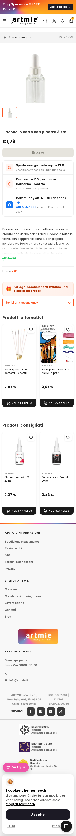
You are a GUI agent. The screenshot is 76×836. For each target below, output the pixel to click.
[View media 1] (9, 112)
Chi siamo (12, 589)
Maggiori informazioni (20, 804)
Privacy (10, 568)
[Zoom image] (35, 83)
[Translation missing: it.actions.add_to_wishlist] (31, 329)
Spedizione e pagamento (22, 541)
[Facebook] (31, 711)
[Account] (54, 20)
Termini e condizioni (19, 562)
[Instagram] (41, 711)
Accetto (38, 814)
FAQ (7, 555)
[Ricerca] (45, 20)
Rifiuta (11, 826)
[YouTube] (51, 711)
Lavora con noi (15, 603)
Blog (8, 616)
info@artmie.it (18, 680)
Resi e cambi (13, 548)
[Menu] (4, 20)
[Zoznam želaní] (63, 21)
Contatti (10, 609)
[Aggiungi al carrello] (19, 403)
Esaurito (38, 152)
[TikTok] (61, 711)
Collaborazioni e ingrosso (23, 596)
